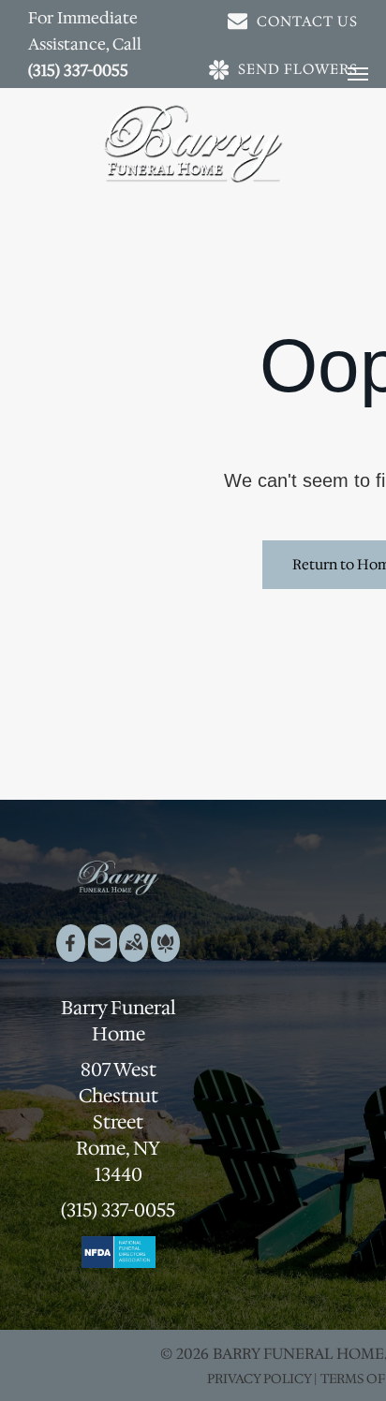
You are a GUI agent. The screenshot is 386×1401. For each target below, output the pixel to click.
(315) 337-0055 (78, 70)
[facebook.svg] (70, 955)
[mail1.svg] (102, 955)
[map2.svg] (133, 955)
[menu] (358, 74)
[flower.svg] (165, 955)
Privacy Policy (259, 1378)
